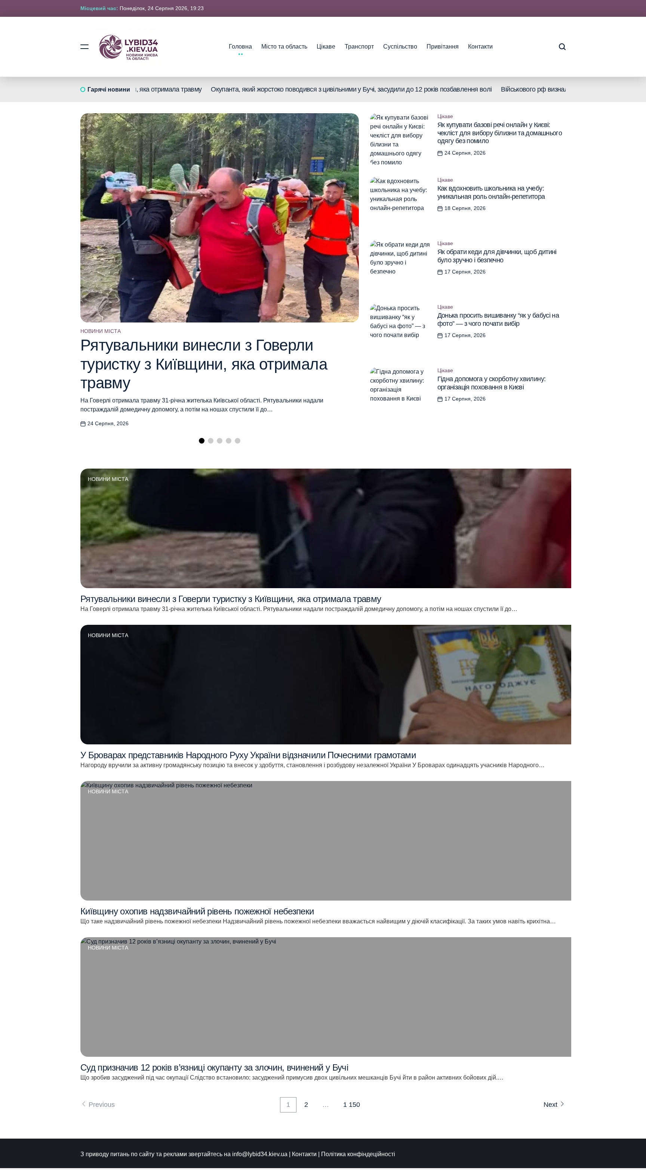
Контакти (480, 46)
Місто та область (284, 46)
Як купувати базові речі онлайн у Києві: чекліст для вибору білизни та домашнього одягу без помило (499, 133)
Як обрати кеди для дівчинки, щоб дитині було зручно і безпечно (497, 256)
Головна (240, 46)
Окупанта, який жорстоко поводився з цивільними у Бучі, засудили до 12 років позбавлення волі (319, 89)
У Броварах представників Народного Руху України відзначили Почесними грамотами (248, 755)
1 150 (351, 1104)
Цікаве (326, 46)
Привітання (443, 46)
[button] (201, 441)
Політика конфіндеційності (358, 1154)
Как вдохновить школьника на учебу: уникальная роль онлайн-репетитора (491, 192)
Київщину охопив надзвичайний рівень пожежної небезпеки (197, 911)
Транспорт (359, 46)
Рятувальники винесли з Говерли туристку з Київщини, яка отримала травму (203, 364)
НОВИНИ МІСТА (100, 331)
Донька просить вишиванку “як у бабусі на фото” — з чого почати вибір (498, 319)
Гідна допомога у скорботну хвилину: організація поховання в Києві (491, 383)
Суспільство (400, 46)
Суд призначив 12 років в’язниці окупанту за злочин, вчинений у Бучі (214, 1067)
